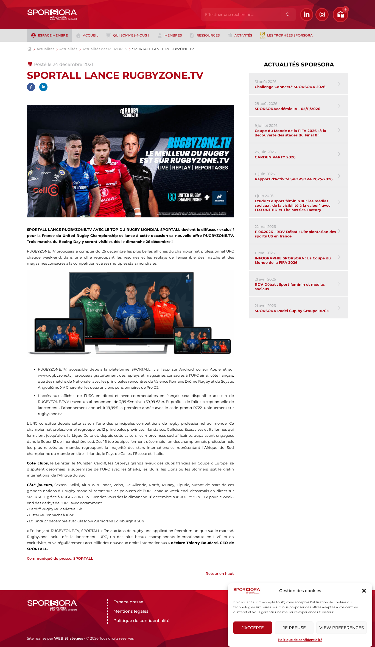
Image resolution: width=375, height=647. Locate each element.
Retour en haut (220, 573)
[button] (364, 590)
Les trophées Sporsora (290, 35)
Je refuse (294, 627)
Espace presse (128, 601)
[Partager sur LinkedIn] (43, 87)
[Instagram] (322, 14)
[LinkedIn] (306, 14)
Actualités (45, 49)
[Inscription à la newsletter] (340, 14)
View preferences (341, 627)
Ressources (208, 35)
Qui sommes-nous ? (131, 35)
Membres (173, 35)
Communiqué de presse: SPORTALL (60, 558)
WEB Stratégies (68, 638)
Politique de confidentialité (300, 640)
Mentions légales (131, 611)
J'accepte (253, 627)
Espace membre (53, 35)
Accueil (90, 35)
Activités (243, 35)
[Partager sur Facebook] (31, 87)
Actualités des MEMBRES (104, 49)
